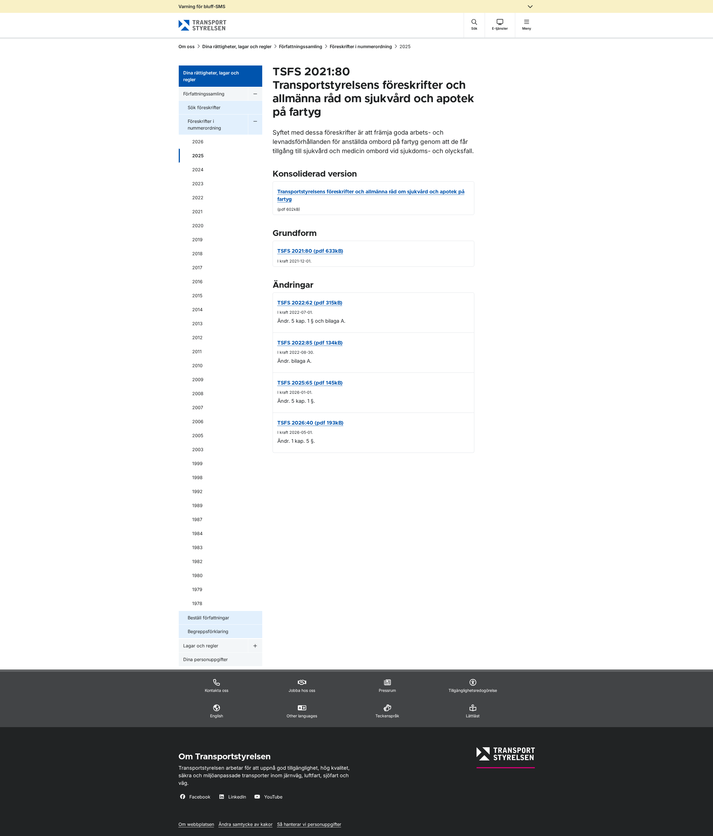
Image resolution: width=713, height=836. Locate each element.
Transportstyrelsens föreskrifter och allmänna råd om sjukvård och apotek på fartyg (371, 195)
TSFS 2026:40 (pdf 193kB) (310, 423)
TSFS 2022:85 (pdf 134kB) (310, 343)
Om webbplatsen (196, 824)
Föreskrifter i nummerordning (361, 46)
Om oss (186, 46)
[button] (474, 25)
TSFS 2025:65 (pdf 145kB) (310, 383)
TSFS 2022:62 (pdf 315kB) (309, 303)
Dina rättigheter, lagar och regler (236, 46)
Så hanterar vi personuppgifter (309, 824)
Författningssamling (300, 46)
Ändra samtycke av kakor (246, 824)
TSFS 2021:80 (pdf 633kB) (310, 251)
